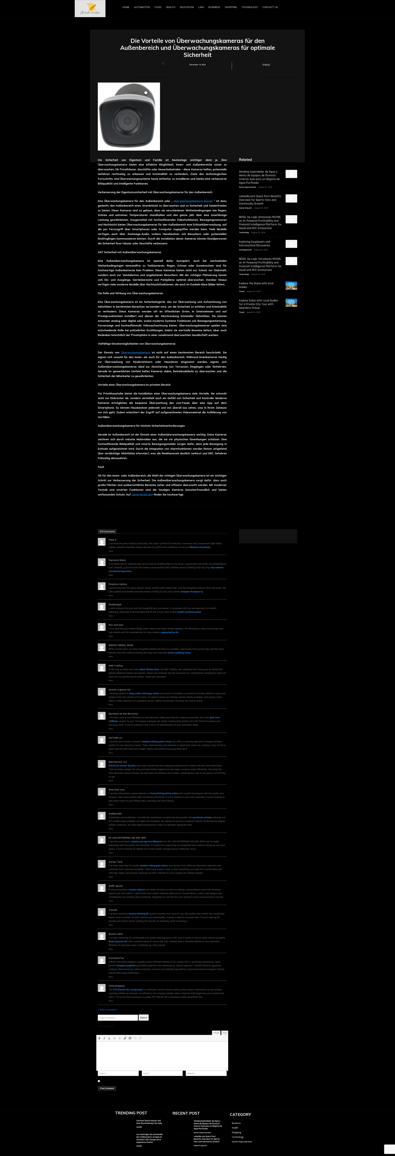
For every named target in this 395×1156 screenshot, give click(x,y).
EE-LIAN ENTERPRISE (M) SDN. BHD (127, 837)
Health (139, 1127)
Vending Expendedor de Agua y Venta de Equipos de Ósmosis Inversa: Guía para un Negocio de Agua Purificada (259, 177)
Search (143, 1017)
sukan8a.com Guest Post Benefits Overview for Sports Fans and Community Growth (260, 200)
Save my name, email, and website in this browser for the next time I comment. (141, 1081)
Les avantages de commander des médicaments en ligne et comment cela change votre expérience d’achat (149, 1138)
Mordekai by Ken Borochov (123, 713)
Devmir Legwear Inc (120, 689)
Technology (244, 232)
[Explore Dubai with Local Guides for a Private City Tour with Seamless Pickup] (291, 303)
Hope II (112, 539)
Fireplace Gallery (118, 584)
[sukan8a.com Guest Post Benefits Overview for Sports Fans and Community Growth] (291, 198)
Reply (111, 551)
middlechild (115, 813)
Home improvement (247, 187)
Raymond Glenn (117, 560)
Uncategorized (245, 250)
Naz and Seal (116, 624)
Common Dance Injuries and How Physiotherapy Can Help (149, 1122)
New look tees (117, 789)
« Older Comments (107, 1009)
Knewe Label (116, 933)
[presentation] (99, 1038)
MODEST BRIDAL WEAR (121, 645)
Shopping (266, 65)
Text (225, 1033)
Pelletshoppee (117, 985)
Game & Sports (245, 208)
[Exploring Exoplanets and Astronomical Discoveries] (291, 244)
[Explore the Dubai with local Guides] (291, 286)
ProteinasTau (116, 958)
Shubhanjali (115, 604)
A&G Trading (116, 665)
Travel (241, 291)
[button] (311, 7)
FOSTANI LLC (116, 737)
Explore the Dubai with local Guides (256, 285)
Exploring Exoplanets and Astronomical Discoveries (254, 243)
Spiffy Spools (116, 885)
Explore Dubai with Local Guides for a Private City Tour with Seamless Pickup (258, 304)
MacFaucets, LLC (118, 761)
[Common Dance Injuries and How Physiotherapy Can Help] (124, 1125)
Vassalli (113, 909)
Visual (216, 1033)
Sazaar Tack (115, 861)
